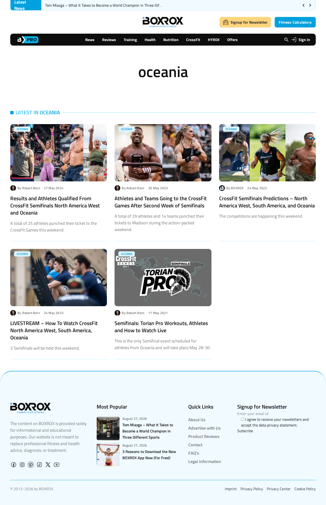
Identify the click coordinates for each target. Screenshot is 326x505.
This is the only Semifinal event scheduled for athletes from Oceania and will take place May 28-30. (163, 344)
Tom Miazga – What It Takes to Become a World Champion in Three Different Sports (113, 5)
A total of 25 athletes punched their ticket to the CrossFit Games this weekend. (53, 226)
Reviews (109, 39)
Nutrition (171, 39)
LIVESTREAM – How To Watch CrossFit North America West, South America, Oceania (54, 330)
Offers (232, 39)
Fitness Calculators (295, 22)
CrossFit (193, 39)
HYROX (214, 39)
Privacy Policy (252, 489)
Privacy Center (279, 489)
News (90, 39)
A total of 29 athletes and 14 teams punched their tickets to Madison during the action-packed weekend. (159, 223)
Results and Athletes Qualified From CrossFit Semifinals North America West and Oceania (55, 205)
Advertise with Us (204, 428)
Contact (195, 445)
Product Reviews (203, 436)
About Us (196, 419)
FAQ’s (193, 453)
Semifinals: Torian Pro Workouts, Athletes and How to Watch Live (161, 326)
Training (130, 39)
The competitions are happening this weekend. (261, 216)
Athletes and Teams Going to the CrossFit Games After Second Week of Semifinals (161, 202)
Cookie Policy (305, 489)
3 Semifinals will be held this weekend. (45, 348)
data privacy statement (278, 425)
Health (150, 39)
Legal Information (204, 461)
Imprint (231, 489)
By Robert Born (28, 188)
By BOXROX (235, 188)
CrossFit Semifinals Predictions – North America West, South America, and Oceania (267, 202)
